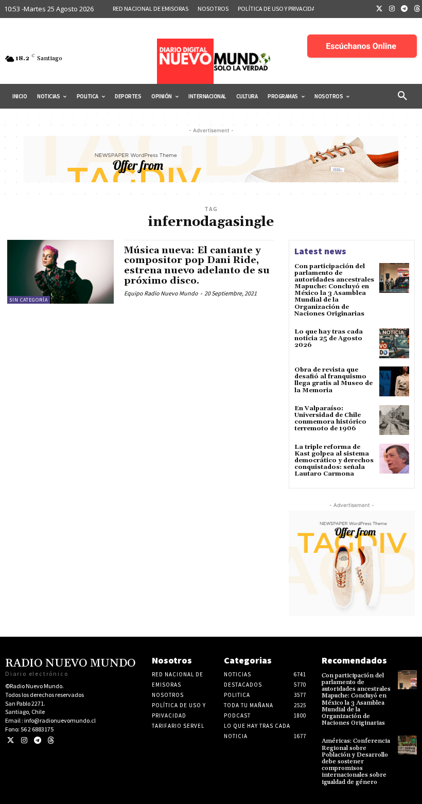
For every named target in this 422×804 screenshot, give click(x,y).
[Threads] (50, 740)
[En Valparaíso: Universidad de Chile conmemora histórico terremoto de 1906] (394, 420)
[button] (402, 96)
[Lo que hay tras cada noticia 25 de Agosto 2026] (394, 343)
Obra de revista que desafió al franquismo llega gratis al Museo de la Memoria (333, 380)
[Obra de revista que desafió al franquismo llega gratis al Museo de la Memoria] (394, 381)
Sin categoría (28, 299)
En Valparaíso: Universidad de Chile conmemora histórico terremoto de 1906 (330, 419)
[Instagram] (392, 9)
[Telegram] (404, 9)
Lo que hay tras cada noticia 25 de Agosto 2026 (328, 338)
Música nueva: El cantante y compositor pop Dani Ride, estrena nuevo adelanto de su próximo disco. (197, 265)
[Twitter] (379, 9)
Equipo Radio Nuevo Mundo (161, 293)
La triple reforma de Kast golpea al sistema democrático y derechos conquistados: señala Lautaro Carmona (334, 460)
